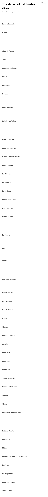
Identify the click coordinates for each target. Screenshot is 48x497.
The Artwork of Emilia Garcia (18, 6)
